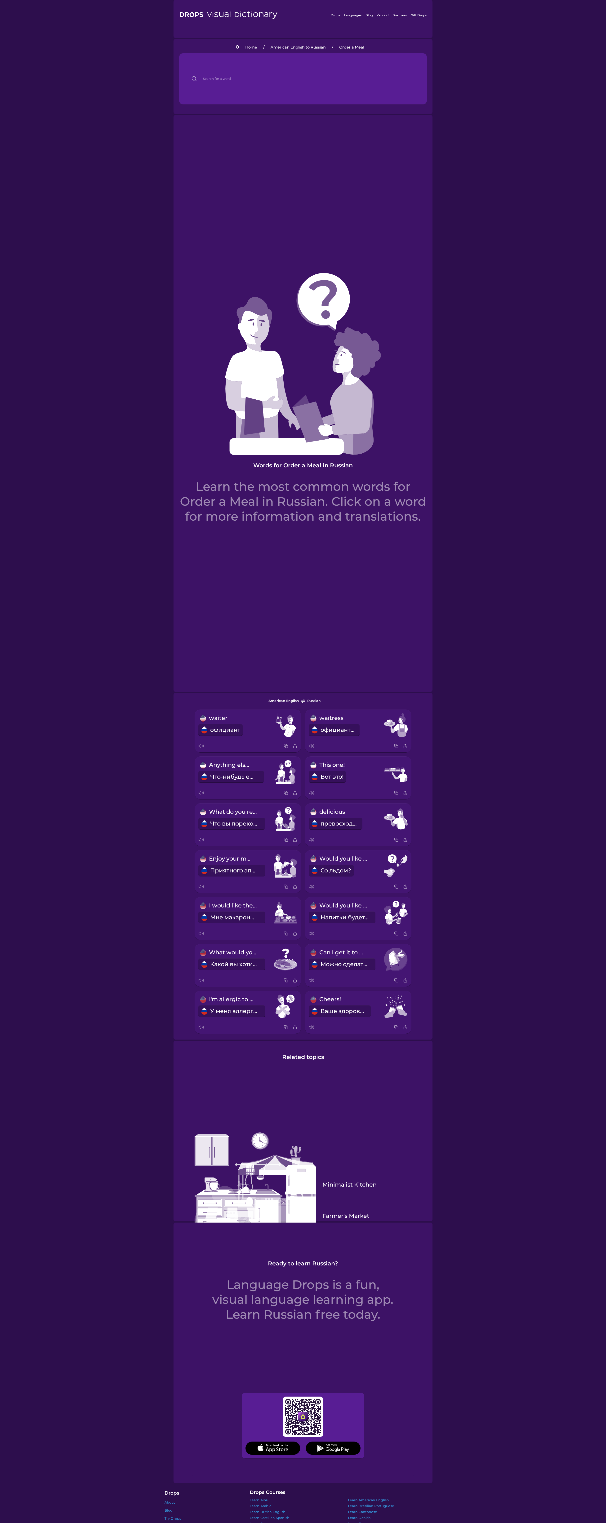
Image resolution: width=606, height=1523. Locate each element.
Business (399, 15)
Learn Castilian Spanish (270, 1518)
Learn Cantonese (362, 1512)
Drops (335, 15)
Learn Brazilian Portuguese (371, 1506)
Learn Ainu (259, 1500)
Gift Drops (419, 15)
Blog (369, 15)
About (170, 1502)
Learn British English (267, 1512)
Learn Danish (359, 1518)
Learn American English (368, 1500)
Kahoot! (382, 15)
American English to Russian (298, 47)
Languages (353, 15)
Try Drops (173, 1518)
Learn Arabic (260, 1506)
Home (251, 47)
